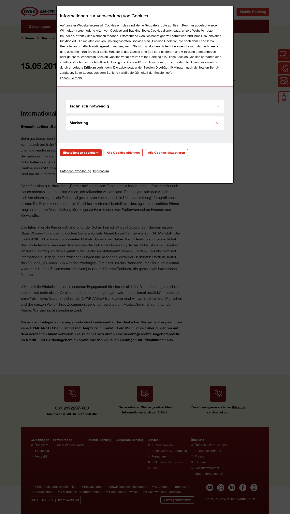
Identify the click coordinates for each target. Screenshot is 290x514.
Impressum (101, 171)
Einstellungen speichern (80, 152)
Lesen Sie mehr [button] (71, 78)
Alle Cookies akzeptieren (166, 152)
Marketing (78, 122)
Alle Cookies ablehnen (123, 152)
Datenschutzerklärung (75, 171)
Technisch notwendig (89, 106)
